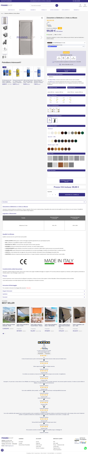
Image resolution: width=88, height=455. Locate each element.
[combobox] (44, 5)
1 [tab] (3, 333)
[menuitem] (11, 10)
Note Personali (52, 170)
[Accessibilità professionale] (2, 450)
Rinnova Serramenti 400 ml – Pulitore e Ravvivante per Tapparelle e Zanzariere (18, 81)
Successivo (47, 353)
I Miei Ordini (38, 446)
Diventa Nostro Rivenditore (24, 444)
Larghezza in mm (52, 87)
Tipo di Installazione (53, 105)
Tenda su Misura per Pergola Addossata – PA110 (9, 325)
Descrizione (5, 202)
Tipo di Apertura (52, 95)
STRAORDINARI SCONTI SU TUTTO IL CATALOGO (40, 1)
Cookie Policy (56, 446)
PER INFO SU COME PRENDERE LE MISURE (66, 70)
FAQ (54, 441)
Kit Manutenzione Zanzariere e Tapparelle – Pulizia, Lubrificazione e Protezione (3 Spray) (7, 81)
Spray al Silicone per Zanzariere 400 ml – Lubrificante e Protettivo (39, 81)
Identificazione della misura (55, 74)
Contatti (20, 443)
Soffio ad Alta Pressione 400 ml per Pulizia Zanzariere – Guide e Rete (28, 81)
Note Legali (55, 443)
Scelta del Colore (52, 125)
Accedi (37, 441)
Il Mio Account (39, 444)
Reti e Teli (50, 153)
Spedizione (5, 294)
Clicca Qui (28, 288)
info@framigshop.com (9, 445)
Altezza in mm (71, 87)
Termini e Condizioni (40, 448)
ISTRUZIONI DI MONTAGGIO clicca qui (66, 181)
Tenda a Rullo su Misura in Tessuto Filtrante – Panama (36, 325)
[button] (84, 1)
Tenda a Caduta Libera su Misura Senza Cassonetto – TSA (64, 325)
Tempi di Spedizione (57, 449)
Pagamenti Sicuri (56, 448)
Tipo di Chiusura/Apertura (54, 115)
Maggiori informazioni (7, 291)
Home (2, 13)
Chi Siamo (21, 441)
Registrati (38, 443)
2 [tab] (4, 333)
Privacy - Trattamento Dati (58, 444)
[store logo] (6, 5)
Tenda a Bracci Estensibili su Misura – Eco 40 (23, 325)
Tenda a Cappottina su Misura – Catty (78, 325)
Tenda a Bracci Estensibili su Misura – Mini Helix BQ (51, 325)
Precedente (40, 353)
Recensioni (5, 297)
